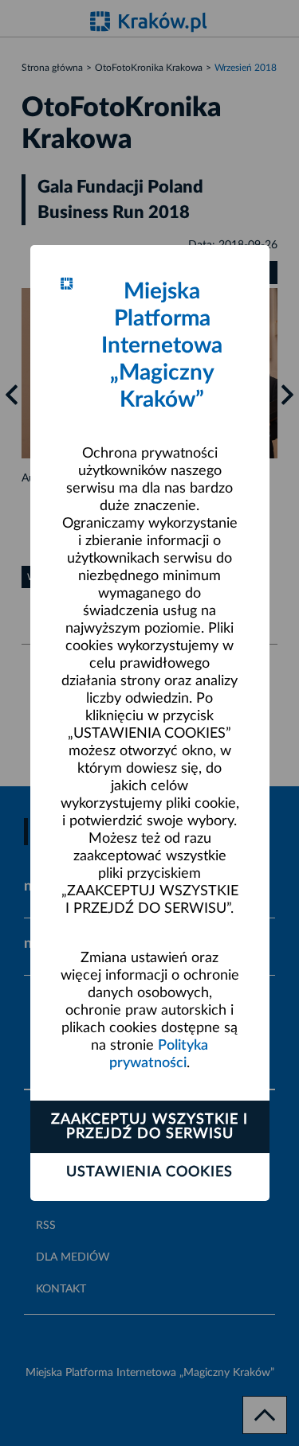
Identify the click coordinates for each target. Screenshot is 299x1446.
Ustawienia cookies (149, 1172)
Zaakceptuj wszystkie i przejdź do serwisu (149, 1127)
